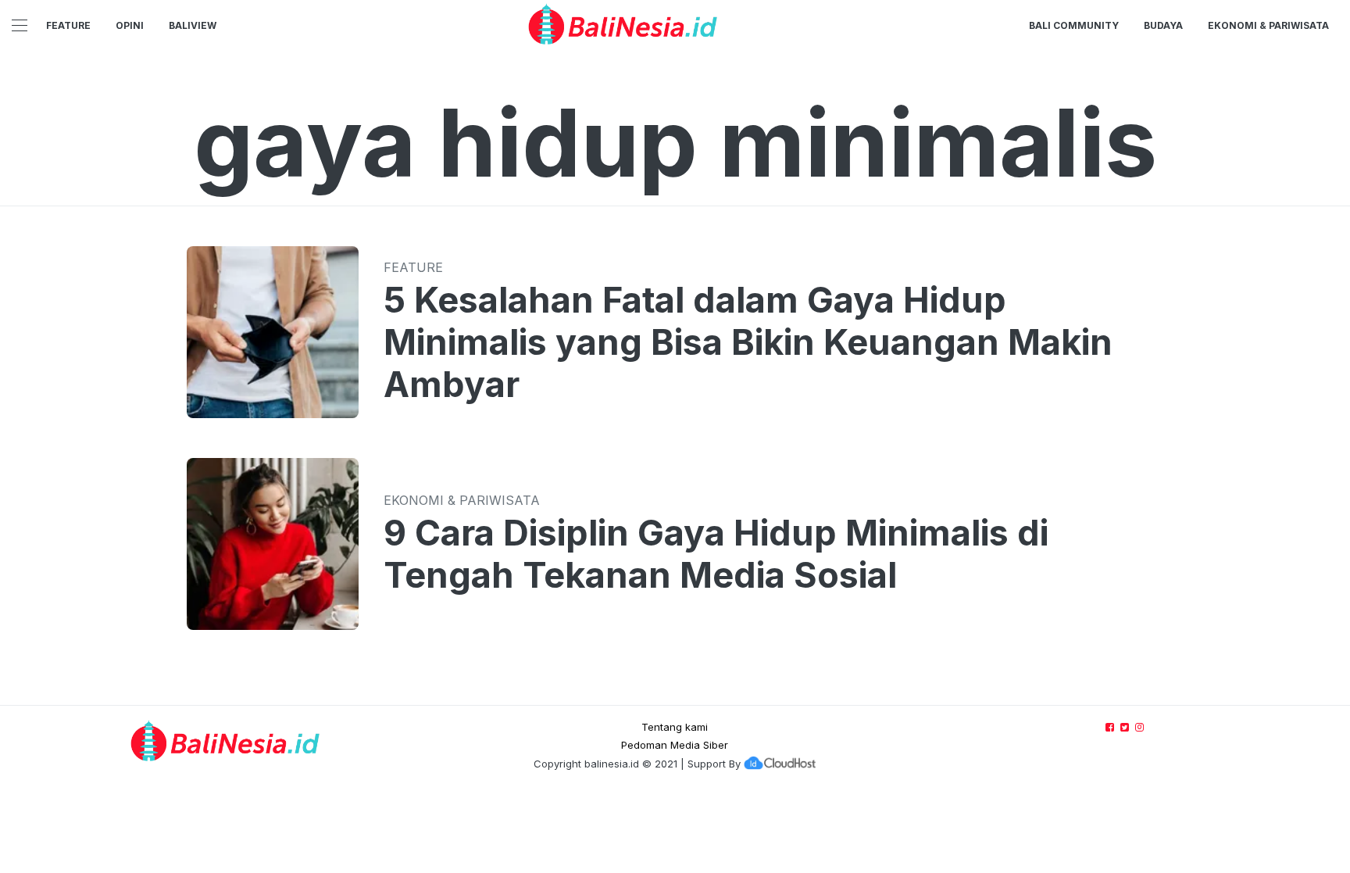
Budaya (1163, 25)
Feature (68, 25)
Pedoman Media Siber (674, 745)
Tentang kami (674, 727)
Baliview (192, 25)
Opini (130, 25)
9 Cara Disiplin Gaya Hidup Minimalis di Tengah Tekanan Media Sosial (716, 554)
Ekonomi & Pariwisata (1268, 25)
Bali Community (1074, 25)
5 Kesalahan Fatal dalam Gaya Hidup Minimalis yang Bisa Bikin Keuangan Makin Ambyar (748, 342)
